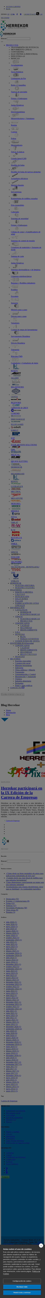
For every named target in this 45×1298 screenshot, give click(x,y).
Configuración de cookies (22, 1281)
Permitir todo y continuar (22, 1292)
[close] (41, 1245)
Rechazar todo (22, 1287)
